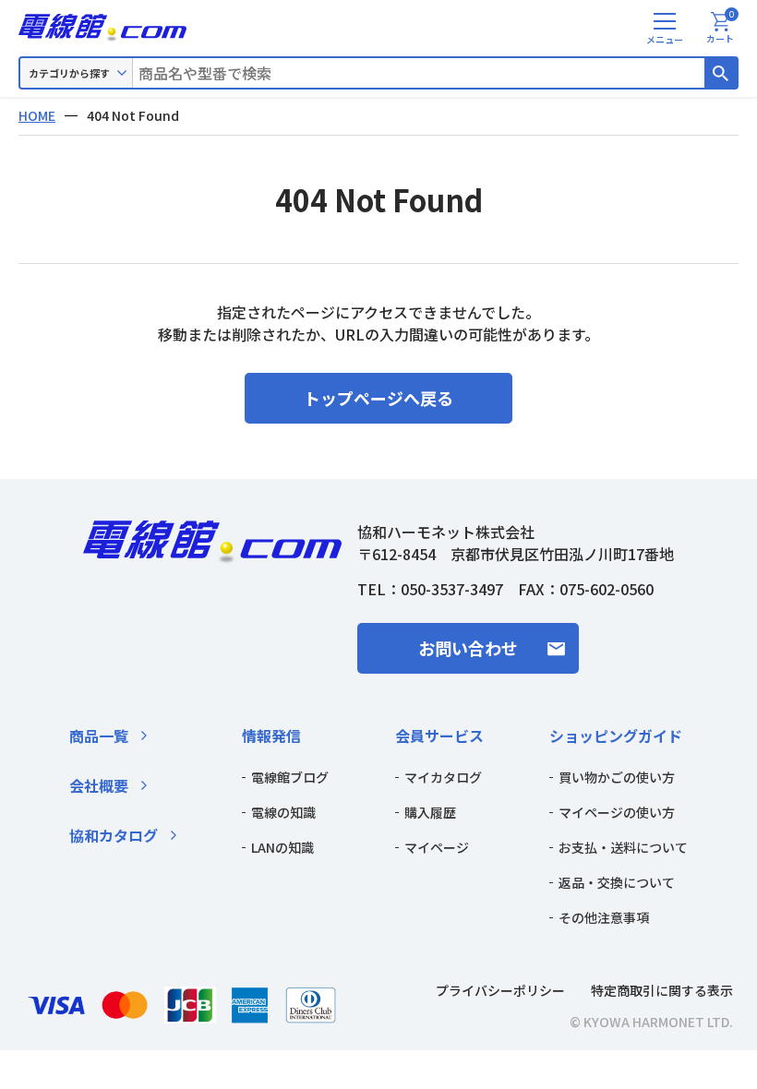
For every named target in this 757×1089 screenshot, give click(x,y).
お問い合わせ (468, 648)
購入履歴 (430, 812)
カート (720, 28)
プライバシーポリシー (500, 990)
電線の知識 (283, 812)
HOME (36, 115)
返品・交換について (617, 882)
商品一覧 (98, 735)
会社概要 (98, 785)
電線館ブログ (290, 777)
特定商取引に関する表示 (662, 990)
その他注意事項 (604, 917)
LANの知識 (282, 847)
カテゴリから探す (69, 73)
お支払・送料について (623, 847)
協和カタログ (113, 835)
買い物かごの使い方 (617, 777)
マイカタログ (443, 777)
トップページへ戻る (378, 398)
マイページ (436, 847)
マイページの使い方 (617, 812)
